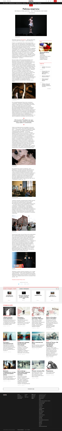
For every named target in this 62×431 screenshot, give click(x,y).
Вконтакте (34, 394)
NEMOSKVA (40, 409)
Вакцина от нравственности (52, 296)
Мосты (40, 399)
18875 (38, 300)
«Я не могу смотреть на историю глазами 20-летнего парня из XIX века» (24, 297)
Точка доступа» (23, 39)
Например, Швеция (41, 408)
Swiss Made (40, 417)
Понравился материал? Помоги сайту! (18, 279)
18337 (52, 300)
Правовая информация (21, 429)
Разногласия (40, 418)
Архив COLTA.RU (20, 398)
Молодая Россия (41, 398)
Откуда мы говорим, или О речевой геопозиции (23, 344)
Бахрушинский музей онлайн (43, 426)
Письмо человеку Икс (38, 371)
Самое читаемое (24, 288)
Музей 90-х (40, 422)
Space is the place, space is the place (51, 318)
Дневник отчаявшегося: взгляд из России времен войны (9, 372)
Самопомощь (41, 404)
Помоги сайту (55, 1)
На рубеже (40, 407)
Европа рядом (41, 412)
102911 (24, 354)
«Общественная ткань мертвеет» (8, 318)
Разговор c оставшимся (21, 318)
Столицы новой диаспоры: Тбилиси (37, 318)
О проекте (26, 394)
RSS (33, 398)
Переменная (40, 413)
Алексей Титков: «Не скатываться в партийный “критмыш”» (52, 344)
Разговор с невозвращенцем (8, 343)
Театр (31, 5)
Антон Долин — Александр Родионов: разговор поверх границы (24, 372)
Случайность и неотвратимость (9, 296)
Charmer (29, 429)
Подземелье (49, 371)
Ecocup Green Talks (41, 403)
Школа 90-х (40, 423)
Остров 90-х (40, 421)
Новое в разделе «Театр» (10, 288)
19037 (9, 300)
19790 (24, 300)
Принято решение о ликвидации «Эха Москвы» (45, 80)
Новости (19, 394)
